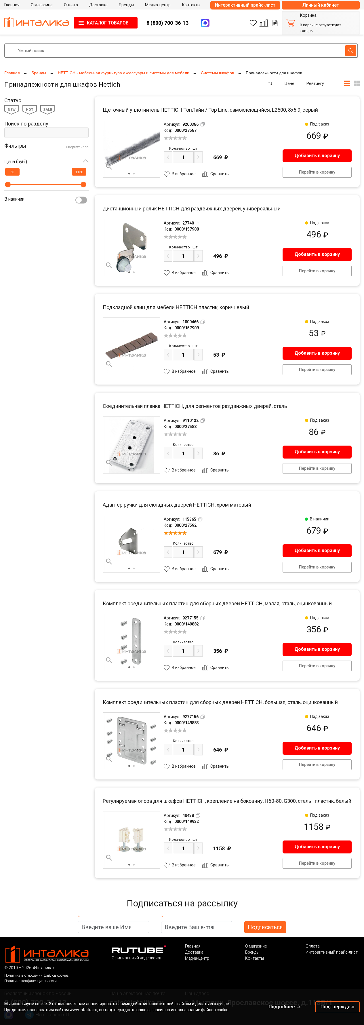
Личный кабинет (320, 5)
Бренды (252, 952)
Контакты (254, 958)
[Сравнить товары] (263, 23)
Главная (193, 946)
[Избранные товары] (253, 23)
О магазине (256, 946)
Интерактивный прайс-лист (245, 5)
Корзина (308, 15)
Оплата (313, 946)
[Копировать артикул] (202, 124)
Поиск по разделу (26, 124)
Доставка (194, 952)
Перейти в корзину (317, 172)
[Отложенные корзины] (275, 23)
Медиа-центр (197, 958)
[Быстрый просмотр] (109, 167)
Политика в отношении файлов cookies (36, 975)
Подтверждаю (338, 1006)
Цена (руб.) (15, 161)
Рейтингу (315, 83)
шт (183, 148)
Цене (289, 83)
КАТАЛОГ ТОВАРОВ (108, 23)
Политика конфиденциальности (30, 981)
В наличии (14, 199)
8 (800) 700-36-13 (167, 23)
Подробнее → (284, 1006)
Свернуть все (77, 147)
